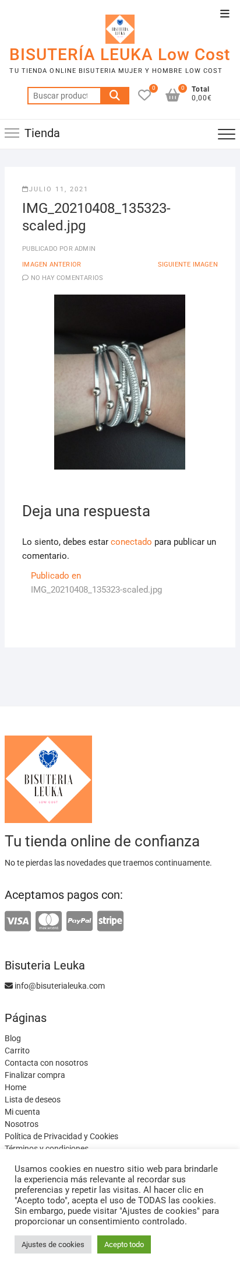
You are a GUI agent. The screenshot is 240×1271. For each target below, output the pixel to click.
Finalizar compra (35, 1075)
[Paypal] (79, 922)
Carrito (17, 1050)
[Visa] (18, 922)
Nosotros (21, 1124)
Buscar (114, 95)
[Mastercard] (49, 922)
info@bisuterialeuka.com (59, 985)
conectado (131, 542)
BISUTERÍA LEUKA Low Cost (119, 54)
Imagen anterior (51, 264)
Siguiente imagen (188, 264)
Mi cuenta (22, 1111)
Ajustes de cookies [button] (53, 1244)
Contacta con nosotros (46, 1062)
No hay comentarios (67, 278)
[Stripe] (110, 922)
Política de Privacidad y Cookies (61, 1136)
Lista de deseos (33, 1099)
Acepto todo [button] (124, 1244)
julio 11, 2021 (59, 189)
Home (15, 1087)
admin (84, 249)
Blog (13, 1038)
